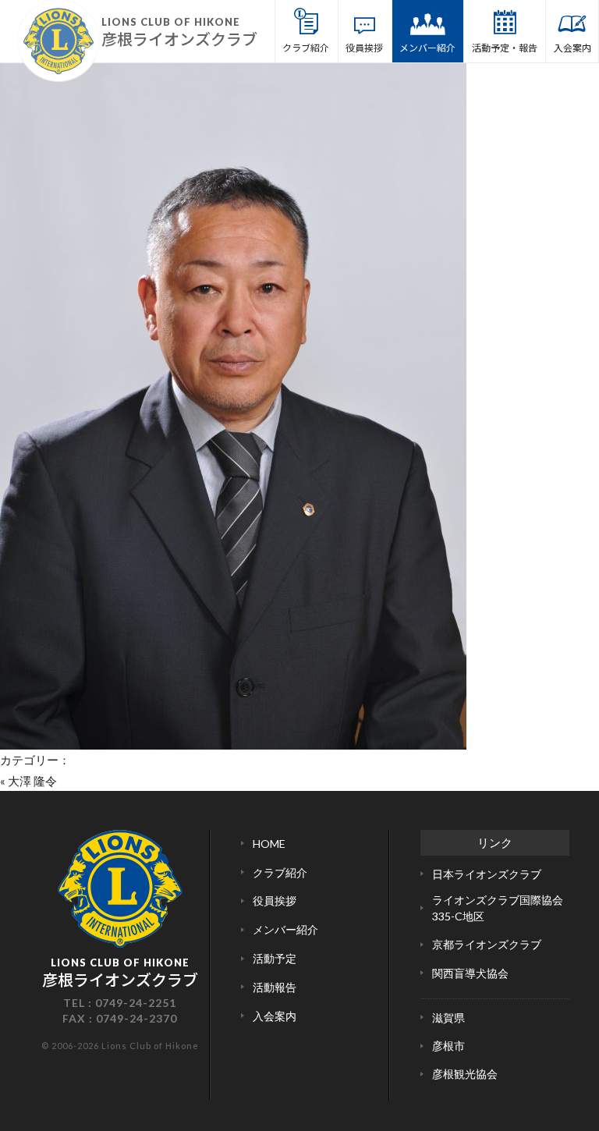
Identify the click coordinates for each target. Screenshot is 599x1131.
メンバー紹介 (427, 47)
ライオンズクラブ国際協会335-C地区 (497, 908)
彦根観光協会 (465, 1073)
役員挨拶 (364, 47)
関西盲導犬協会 (470, 973)
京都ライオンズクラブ (486, 944)
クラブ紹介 (305, 47)
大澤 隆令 (32, 781)
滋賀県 (448, 1017)
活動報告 (274, 987)
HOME (269, 843)
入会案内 (572, 47)
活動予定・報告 (504, 47)
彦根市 (448, 1045)
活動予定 (274, 958)
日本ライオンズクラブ (486, 874)
